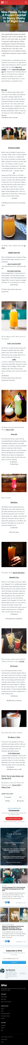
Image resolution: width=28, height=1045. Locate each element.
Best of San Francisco (6, 1001)
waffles (14, 359)
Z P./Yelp (21, 661)
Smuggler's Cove (14, 577)
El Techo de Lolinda (14, 148)
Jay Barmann (14, 9)
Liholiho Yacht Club (14, 252)
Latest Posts (4, 996)
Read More (22, 973)
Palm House (14, 502)
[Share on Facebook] (8, 902)
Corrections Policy (5, 1016)
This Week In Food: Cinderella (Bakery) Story (14, 843)
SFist (4, 985)
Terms (2, 1042)
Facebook (3, 1025)
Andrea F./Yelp (10, 430)
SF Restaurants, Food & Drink (13, 7)
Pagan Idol (14, 434)
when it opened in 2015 (14, 264)
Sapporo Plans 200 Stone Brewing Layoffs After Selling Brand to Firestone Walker (14, 857)
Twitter (2, 1027)
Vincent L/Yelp (16, 785)
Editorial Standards (5, 1013)
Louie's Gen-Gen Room (14, 343)
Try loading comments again (14, 818)
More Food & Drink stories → (14, 862)
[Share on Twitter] (6, 902)
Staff (2, 1011)
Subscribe (14, 962)
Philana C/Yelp (5, 787)
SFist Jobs (3, 999)
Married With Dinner (19, 573)
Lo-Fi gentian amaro (14, 753)
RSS (2, 1030)
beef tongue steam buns (14, 271)
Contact (3, 1018)
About (2, 1008)
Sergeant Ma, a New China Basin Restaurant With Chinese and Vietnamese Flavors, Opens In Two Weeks (14, 850)
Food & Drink (14, 834)
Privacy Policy (4, 1039)
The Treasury (14, 666)
